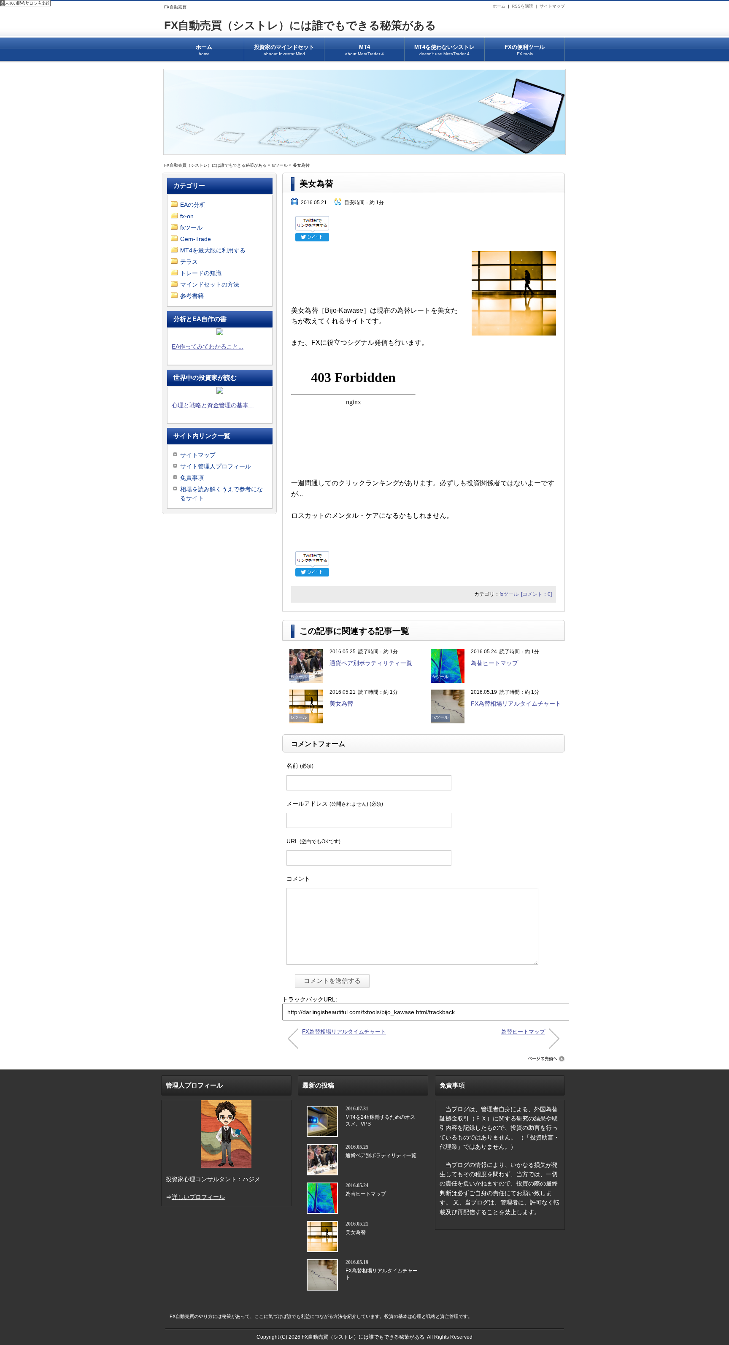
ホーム (499, 6)
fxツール (280, 165)
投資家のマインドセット (284, 50)
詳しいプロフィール (198, 1196)
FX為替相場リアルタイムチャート (516, 703)
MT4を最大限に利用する (213, 250)
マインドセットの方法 (209, 284)
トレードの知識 (200, 273)
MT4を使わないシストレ (444, 50)
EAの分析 (192, 204)
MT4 (364, 50)
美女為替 (341, 703)
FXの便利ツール (525, 50)
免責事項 (192, 477)
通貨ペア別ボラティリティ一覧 (370, 663)
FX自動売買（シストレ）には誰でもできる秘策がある (300, 25)
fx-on (187, 216)
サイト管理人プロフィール (215, 466)
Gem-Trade (195, 238)
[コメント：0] (536, 594)
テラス (189, 261)
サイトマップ (552, 6)
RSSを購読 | (526, 6)
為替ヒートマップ (494, 663)
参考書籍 (192, 295)
